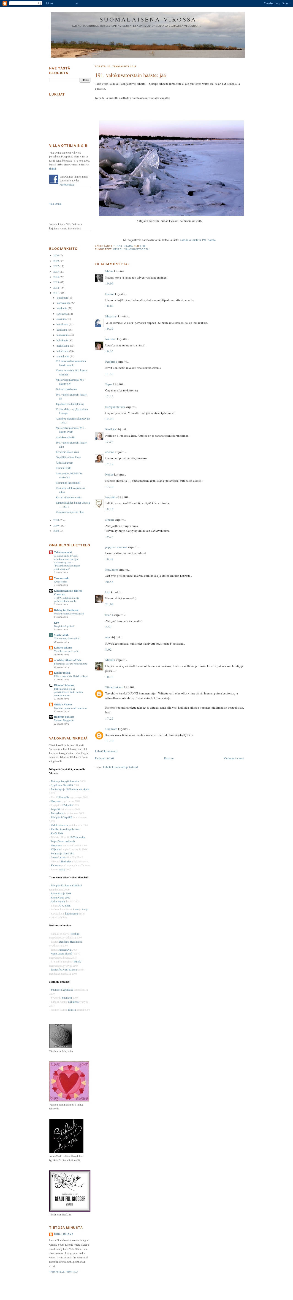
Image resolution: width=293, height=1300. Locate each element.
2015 (56, 271)
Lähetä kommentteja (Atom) (120, 767)
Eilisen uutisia (62, 673)
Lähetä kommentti (106, 751)
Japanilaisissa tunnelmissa (70, 404)
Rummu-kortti (63, 468)
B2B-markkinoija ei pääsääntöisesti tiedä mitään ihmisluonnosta (68, 692)
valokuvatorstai (137, 249)
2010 (56, 520)
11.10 (109, 741)
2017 (56, 266)
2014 (56, 277)
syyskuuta (62, 313)
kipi (107, 592)
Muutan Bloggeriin (64, 720)
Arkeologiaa (60, 581)
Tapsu (109, 384)
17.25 (109, 718)
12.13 (109, 396)
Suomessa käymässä (62, 989)
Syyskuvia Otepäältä (62, 785)
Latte (76, 909)
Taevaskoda (57, 813)
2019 (56, 261)
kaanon (109, 294)
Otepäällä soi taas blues (68, 457)
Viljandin (56, 849)
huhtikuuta (63, 340)
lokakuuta (62, 308)
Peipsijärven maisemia (63, 841)
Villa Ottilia (55, 203)
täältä (52, 168)
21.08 (109, 604)
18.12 (109, 509)
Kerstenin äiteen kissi (67, 452)
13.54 (109, 441)
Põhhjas (75, 933)
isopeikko (111, 497)
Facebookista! (67, 184)
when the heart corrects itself (69, 613)
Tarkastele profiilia (63, 1272)
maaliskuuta (63, 345)
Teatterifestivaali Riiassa (64, 969)
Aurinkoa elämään (65, 437)
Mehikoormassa (59, 825)
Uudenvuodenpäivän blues (70, 512)
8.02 (108, 649)
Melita (109, 271)
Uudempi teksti (104, 758)
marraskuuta (64, 303)
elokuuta (61, 319)
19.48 (109, 559)
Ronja (85, 909)
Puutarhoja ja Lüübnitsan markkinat (70, 789)
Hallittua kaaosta (64, 717)
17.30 (109, 487)
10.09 (109, 283)
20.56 (109, 582)
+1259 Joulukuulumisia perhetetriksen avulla (66, 599)
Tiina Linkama (114, 687)
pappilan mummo (116, 547)
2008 (56, 530)
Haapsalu (56, 801)
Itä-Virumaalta (77, 837)
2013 (56, 282)
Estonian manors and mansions (70, 708)
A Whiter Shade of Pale (67, 660)
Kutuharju (111, 569)
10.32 (109, 351)
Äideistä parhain (64, 462)
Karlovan (56, 865)
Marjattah (111, 316)
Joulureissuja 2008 (61, 893)
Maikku (110, 660)
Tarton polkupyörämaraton (65, 781)
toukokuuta (63, 335)
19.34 (109, 536)
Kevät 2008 (57, 833)
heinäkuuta (63, 324)
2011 (56, 293)
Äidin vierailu (58, 901)
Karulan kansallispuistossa (65, 829)
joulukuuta (63, 297)
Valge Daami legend (62, 953)
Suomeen (67, 997)
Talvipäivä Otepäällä (61, 817)
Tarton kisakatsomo (66, 389)
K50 (56, 623)
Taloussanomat (63, 552)
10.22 (109, 329)
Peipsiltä (68, 805)
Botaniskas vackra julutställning (70, 663)
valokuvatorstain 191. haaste (197, 240)
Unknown (111, 729)
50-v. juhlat (64, 905)
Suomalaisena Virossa (148, 19)
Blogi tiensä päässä (64, 626)
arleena (109, 452)
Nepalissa (73, 1001)
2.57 (108, 627)
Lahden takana (63, 647)
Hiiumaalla (63, 797)
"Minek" (77, 961)
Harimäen (66, 861)
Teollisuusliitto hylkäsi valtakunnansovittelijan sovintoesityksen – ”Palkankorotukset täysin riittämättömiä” (67, 562)
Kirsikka (110, 429)
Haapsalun (56, 845)
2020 (56, 255)
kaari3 (109, 615)
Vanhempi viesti (234, 758)
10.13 (109, 677)
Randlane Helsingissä (70, 941)
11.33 (109, 374)
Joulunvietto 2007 (60, 897)
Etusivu (169, 758)
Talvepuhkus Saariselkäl (66, 638)
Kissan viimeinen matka (68, 497)
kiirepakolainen (115, 407)
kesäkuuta (62, 329)
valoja (62, 869)
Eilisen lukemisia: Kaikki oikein (71, 676)
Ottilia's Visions (63, 704)
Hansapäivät (64, 949)
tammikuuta (63, 356)
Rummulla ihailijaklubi (68, 482)
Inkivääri (111, 339)
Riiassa (72, 1009)
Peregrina (111, 361)
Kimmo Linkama (64, 685)
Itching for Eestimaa (66, 610)
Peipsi (117, 249)
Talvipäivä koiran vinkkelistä (66, 885)
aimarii (109, 520)
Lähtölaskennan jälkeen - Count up (69, 592)
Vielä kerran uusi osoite (66, 651)
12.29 (109, 419)
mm (107, 637)
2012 (56, 287)
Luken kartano (58, 857)
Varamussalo (61, 578)
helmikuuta (63, 351)
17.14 (109, 464)
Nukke (109, 474)
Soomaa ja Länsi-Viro (62, 853)
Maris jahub (61, 635)
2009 (56, 525)
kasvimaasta (71, 913)
